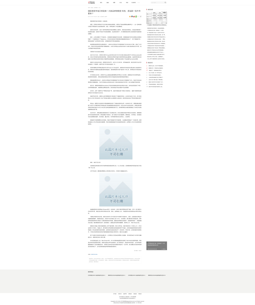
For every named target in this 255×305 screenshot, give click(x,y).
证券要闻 (96, 7)
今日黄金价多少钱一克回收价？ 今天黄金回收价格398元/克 (156, 244)
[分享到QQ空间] (130, 16)
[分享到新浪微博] (134, 16)
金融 (108, 2)
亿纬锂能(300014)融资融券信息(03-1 (136, 275)
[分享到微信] (136, 16)
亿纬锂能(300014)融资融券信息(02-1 (96, 275)
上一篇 (163, 249)
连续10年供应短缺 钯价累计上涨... (156, 86)
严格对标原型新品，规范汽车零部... (156, 84)
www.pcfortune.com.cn (131, 301)
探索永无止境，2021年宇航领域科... (156, 65)
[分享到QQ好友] (132, 16)
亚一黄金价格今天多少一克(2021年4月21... (156, 32)
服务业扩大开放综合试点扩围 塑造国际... (155, 50)
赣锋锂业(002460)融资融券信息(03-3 (156, 275)
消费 (114, 2)
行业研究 (133, 2)
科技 (127, 2)
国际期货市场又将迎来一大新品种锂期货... (156, 28)
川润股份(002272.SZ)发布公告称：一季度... (156, 39)
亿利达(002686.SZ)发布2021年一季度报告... (156, 43)
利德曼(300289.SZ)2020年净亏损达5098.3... (156, 37)
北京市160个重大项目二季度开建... (156, 79)
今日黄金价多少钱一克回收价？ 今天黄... (155, 30)
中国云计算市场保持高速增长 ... (155, 75)
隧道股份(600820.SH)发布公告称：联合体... (156, 41)
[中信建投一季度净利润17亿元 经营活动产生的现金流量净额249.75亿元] (156, 17)
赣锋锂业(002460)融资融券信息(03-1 (116, 275)
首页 (89, 7)
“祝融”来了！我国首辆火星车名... (155, 70)
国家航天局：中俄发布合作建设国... (156, 68)
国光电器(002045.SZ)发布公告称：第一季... (156, 34)
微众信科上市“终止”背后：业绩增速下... (155, 56)
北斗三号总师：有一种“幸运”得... (155, 72)
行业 (121, 2)
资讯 (101, 2)
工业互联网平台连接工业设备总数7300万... (156, 54)
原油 (96, 254)
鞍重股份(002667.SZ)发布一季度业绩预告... (156, 48)
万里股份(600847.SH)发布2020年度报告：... (156, 45)
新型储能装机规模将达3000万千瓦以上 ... (155, 52)
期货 (93, 254)
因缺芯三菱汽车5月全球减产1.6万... (156, 82)
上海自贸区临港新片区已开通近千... (156, 77)
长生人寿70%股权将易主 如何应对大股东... (156, 58)
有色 (95, 254)
